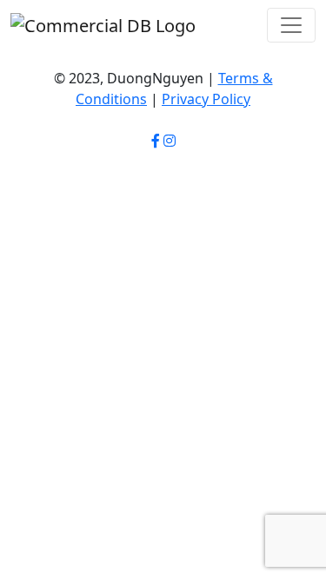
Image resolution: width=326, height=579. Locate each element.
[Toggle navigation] (291, 25)
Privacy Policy (206, 99)
